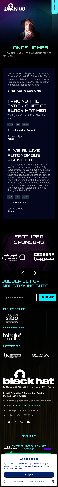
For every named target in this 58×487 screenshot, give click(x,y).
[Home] (29, 378)
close (47, 449)
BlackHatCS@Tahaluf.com (26, 405)
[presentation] (23, 273)
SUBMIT (48, 297)
